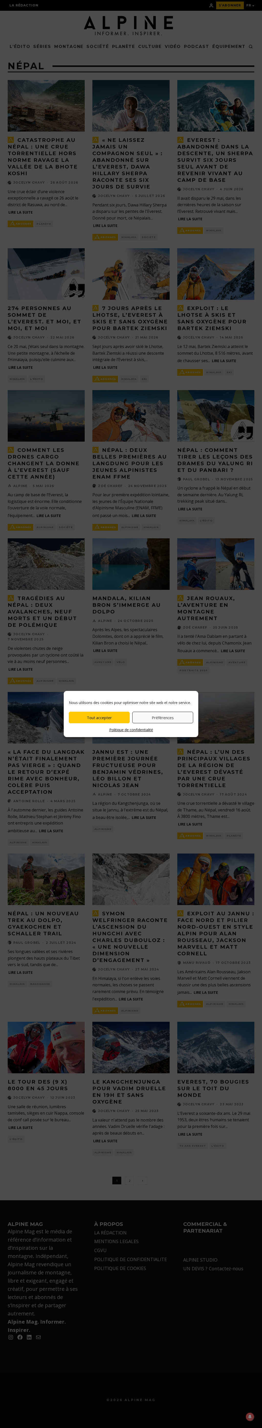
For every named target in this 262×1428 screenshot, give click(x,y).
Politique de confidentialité (131, 729)
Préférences (163, 717)
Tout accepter (99, 717)
